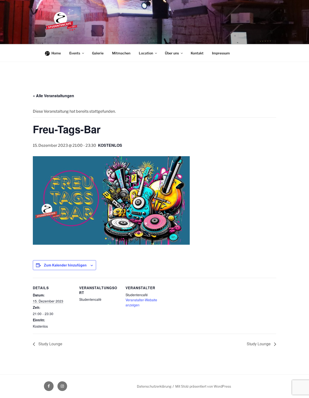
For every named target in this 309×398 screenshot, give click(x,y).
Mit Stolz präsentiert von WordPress (203, 386)
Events (74, 53)
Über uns (172, 53)
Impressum (221, 53)
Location (146, 53)
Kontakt (197, 53)
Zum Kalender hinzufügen (65, 265)
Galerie (98, 53)
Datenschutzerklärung (154, 386)
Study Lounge (49, 343)
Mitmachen (121, 53)
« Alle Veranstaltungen (53, 95)
